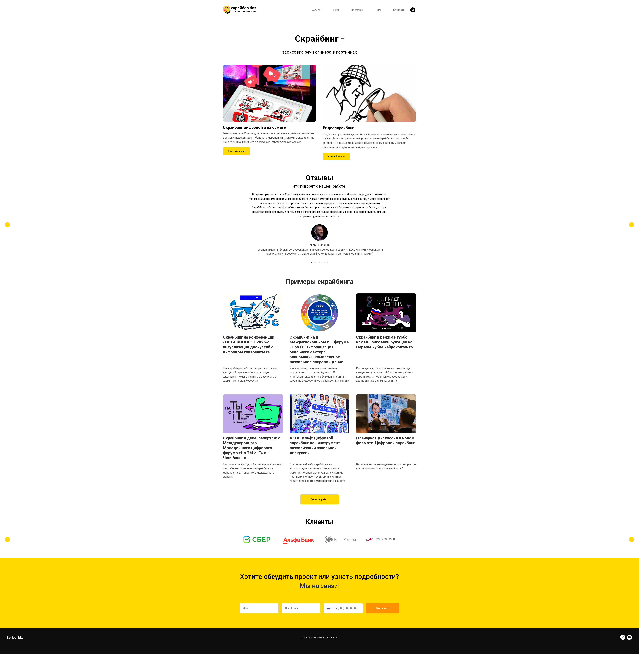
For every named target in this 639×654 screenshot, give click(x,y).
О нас (378, 10)
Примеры (357, 10)
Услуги (316, 10)
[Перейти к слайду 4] (319, 262)
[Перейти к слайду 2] (314, 262)
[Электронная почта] (629, 638)
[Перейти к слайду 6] (324, 262)
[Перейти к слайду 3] (316, 262)
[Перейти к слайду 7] (327, 262)
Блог (336, 10)
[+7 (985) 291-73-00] (412, 9)
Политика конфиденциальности (319, 637)
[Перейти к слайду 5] (322, 262)
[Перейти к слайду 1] (311, 262)
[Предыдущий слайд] (7, 224)
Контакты (399, 10)
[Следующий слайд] (631, 224)
